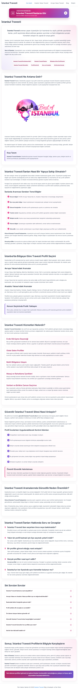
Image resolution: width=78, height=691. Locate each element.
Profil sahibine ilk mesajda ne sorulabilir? (18, 608)
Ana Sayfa (29, 3)
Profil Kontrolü (35, 65)
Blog (67, 3)
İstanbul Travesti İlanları (40, 61)
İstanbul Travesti (9, 3)
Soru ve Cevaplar (46, 65)
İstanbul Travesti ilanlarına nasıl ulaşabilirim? (19, 591)
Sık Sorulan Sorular (59, 65)
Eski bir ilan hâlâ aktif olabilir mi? (15, 630)
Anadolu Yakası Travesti (41, 3)
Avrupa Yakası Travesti (57, 3)
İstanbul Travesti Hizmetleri (21, 65)
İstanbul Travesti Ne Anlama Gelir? (22, 61)
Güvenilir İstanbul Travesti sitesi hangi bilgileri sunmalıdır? (23, 619)
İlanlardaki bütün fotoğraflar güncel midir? (18, 602)
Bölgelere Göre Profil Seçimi (57, 61)
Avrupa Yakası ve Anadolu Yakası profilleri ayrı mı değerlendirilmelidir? (27, 596)
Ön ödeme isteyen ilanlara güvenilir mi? (18, 613)
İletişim (73, 3)
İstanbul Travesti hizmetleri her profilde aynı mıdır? (21, 625)
